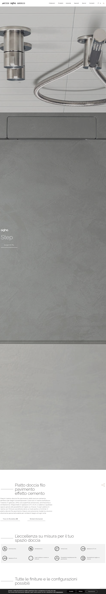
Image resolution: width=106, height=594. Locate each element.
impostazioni (59, 592)
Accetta (71, 591)
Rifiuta (80, 591)
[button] (103, 3)
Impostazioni (91, 591)
